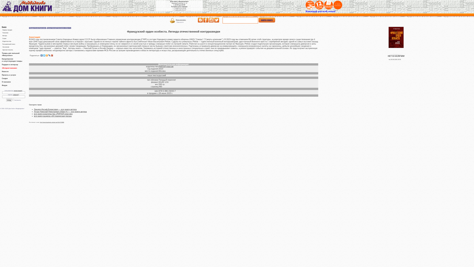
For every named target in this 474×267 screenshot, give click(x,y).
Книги (4, 27)
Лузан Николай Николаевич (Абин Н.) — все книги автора (60, 112)
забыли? (16, 94)
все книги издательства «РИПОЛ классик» (53, 114)
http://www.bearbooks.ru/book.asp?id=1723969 (52, 122)
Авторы (4, 35)
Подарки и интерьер (10, 65)
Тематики (5, 32)
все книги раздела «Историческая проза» (53, 116)
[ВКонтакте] (41, 55)
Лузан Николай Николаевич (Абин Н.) (59, 28)
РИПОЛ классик (166, 67)
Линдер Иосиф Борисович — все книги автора (55, 109)
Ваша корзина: (181, 20)
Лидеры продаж (7, 30)
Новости (5, 71)
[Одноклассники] (47, 55)
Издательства (6, 41)
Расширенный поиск (8, 44)
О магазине (6, 82)
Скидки (5, 78)
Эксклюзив (5, 47)
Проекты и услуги (9, 75)
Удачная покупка (7, 50)
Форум (4, 85)
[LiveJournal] (49, 55)
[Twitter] (44, 55)
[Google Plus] (52, 55)
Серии (4, 38)
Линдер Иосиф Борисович (37, 28)
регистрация (18, 90)
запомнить (17, 100)
